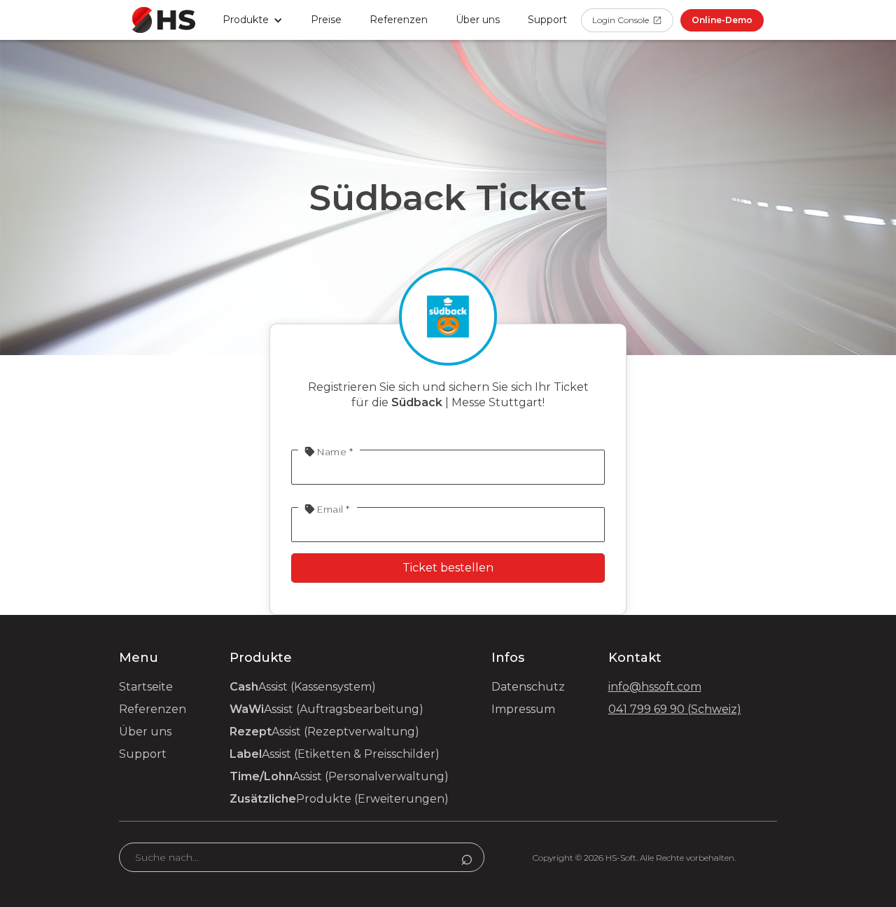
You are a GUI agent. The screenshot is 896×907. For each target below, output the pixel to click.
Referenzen (399, 19)
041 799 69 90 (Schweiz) (674, 709)
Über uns (478, 19)
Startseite (146, 686)
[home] (163, 20)
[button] (253, 20)
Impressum (523, 709)
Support (143, 754)
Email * (327, 509)
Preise (326, 19)
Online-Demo (722, 20)
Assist (303, 686)
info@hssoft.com (654, 686)
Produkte (339, 798)
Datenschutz (528, 686)
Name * (329, 451)
